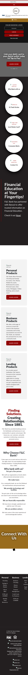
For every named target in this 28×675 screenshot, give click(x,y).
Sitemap (13, 633)
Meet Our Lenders (26, 582)
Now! (18, 215)
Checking (5, 580)
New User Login (14, 38)
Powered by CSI (14, 670)
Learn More (14, 64)
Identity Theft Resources (5, 600)
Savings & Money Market (5, 585)
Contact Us (16, 653)
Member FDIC (10, 651)
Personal (5, 577)
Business (15, 577)
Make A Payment (14, 35)
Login (14, 32)
